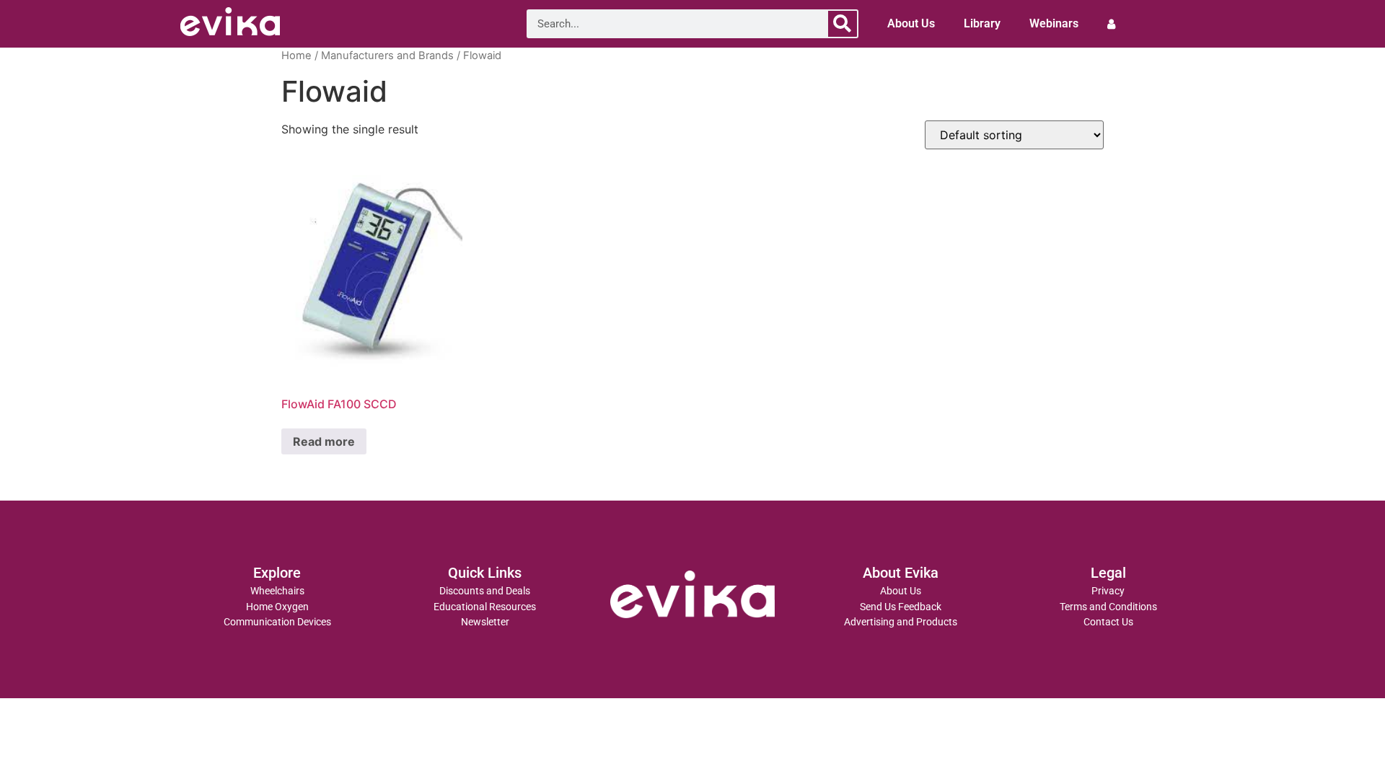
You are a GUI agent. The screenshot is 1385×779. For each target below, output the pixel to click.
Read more (324, 441)
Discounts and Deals (484, 591)
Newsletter (485, 622)
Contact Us (1108, 622)
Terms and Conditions (1108, 607)
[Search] (842, 24)
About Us (911, 23)
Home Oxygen (277, 607)
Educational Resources (485, 607)
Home (296, 55)
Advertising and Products (900, 622)
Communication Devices (277, 622)
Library (982, 23)
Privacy (1108, 591)
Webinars (1053, 23)
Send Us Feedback (900, 607)
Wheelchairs (277, 591)
